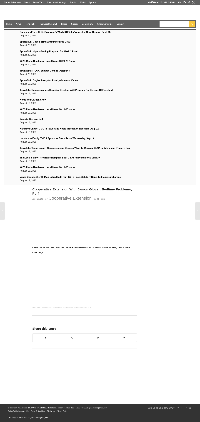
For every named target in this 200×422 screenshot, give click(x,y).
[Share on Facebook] (45, 338)
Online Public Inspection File (18, 411)
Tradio (73, 2)
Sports (92, 2)
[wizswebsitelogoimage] (24, 12)
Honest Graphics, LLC (39, 418)
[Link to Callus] (162, 2)
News (27, 2)
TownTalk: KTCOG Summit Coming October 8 (45, 70)
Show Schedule (12, 2)
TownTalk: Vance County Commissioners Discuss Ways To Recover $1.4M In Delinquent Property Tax (75, 148)
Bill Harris (101, 199)
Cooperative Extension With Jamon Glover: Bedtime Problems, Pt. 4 (66, 307)
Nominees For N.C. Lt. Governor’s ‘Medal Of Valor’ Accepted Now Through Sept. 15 (65, 32)
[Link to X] (193, 2)
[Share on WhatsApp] (98, 338)
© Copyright (12, 408)
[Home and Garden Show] (2, 211)
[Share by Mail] (124, 338)
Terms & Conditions (38, 411)
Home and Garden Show (33, 99)
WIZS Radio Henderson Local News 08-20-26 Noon (47, 61)
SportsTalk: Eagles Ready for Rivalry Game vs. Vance (49, 80)
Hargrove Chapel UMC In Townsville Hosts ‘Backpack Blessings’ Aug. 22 (59, 128)
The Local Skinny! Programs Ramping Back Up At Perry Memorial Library (60, 157)
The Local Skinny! (56, 2)
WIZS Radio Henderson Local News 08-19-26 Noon (47, 109)
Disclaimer (51, 411)
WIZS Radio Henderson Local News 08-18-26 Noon (47, 167)
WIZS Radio (36, 307)
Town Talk (38, 2)
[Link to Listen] (184, 2)
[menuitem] (13, 2)
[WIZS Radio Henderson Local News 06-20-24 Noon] (197, 211)
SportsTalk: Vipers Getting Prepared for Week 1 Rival (49, 51)
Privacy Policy (62, 411)
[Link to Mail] (179, 2)
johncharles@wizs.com (98, 408)
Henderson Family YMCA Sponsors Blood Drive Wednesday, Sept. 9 (57, 138)
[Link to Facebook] (189, 2)
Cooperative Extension (70, 198)
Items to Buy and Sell (31, 119)
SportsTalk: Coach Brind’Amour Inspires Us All (45, 41)
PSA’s (83, 2)
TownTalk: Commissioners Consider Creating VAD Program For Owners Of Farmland (66, 90)
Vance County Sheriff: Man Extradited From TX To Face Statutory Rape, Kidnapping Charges (70, 177)
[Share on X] (72, 338)
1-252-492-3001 (82, 408)
